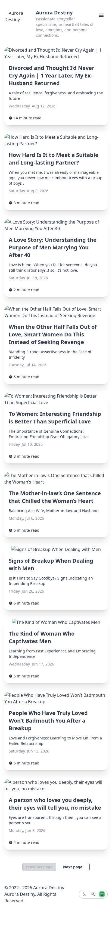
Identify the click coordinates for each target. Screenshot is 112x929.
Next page (72, 866)
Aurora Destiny (54, 12)
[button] (101, 15)
